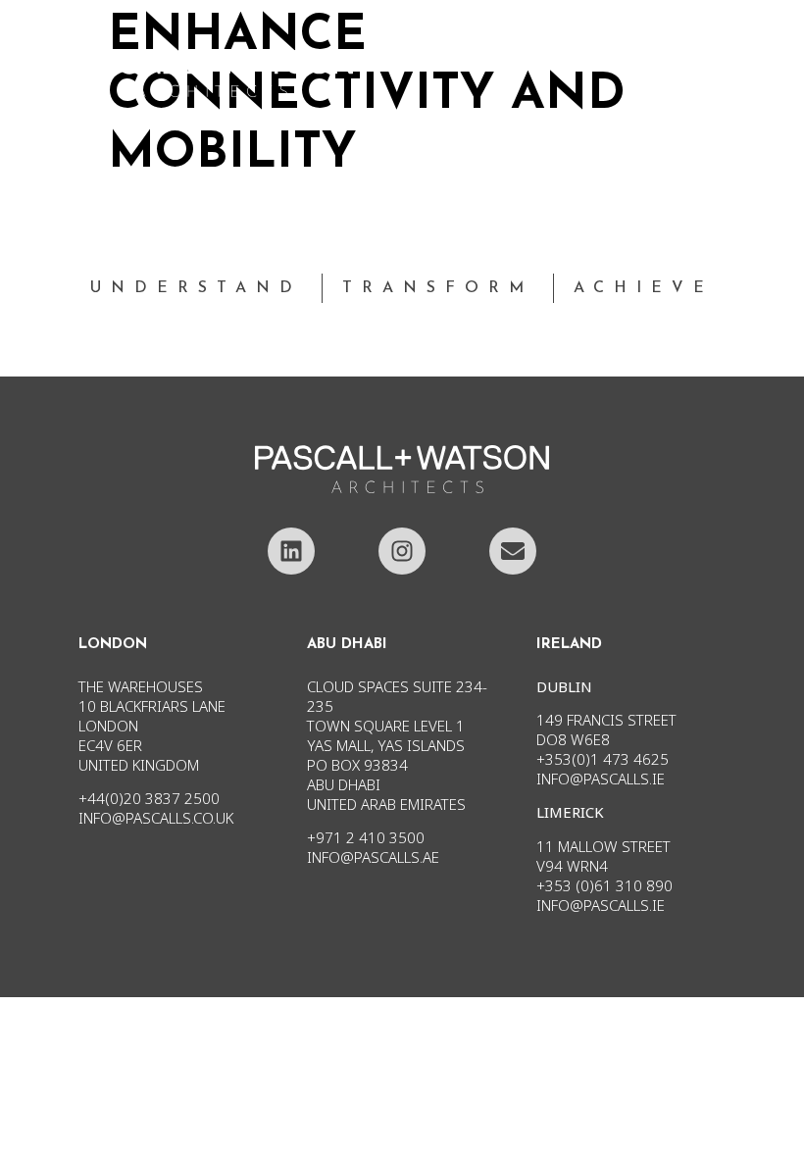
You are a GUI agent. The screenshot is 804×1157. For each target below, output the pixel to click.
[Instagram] (402, 551)
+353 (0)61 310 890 (604, 885)
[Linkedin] (291, 551)
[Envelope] (512, 551)
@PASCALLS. (611, 905)
